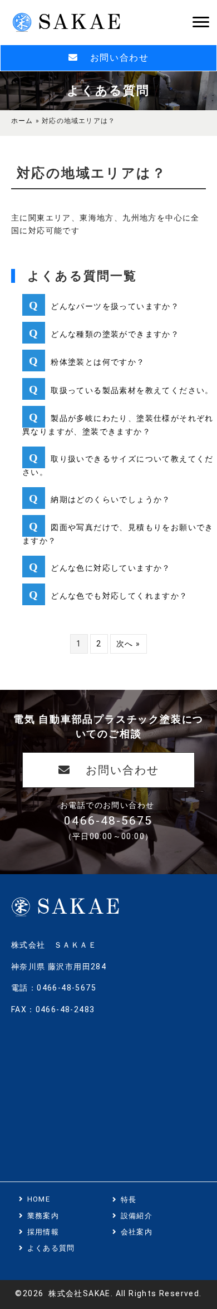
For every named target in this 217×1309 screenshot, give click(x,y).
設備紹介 (136, 1216)
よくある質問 (51, 1248)
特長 (129, 1199)
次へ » (128, 643)
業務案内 (43, 1216)
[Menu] (201, 22)
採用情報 (43, 1232)
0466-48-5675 (108, 820)
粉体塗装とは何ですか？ (98, 361)
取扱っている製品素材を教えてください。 (132, 390)
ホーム (22, 121)
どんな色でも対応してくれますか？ (119, 595)
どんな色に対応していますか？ (111, 567)
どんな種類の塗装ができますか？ (115, 334)
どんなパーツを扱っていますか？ (115, 306)
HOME (38, 1199)
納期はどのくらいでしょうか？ (111, 499)
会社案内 (136, 1232)
